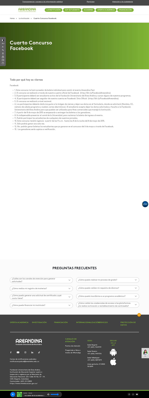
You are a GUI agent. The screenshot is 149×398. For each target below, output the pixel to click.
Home (12, 18)
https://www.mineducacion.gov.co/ (23, 383)
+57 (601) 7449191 (94, 347)
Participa (90, 2)
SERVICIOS (103, 322)
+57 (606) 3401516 (94, 354)
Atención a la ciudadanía (122, 2)
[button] (3, 40)
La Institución (24, 18)
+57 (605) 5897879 (94, 360)
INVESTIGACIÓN (39, 322)
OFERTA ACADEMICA (19, 322)
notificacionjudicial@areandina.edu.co (24, 361)
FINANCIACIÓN (125, 10)
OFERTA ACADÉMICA (106, 10)
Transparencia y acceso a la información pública (42, 2)
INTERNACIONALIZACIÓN (87, 322)
